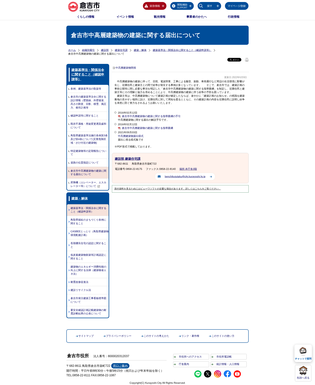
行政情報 (234, 16)
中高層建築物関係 (126, 67)
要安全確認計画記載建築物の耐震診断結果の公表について (88, 312)
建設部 (105, 50)
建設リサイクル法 (81, 290)
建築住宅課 (121, 50)
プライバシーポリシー (118, 335)
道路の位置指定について (85, 162)
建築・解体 (140, 50)
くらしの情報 (85, 16)
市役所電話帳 (224, 356)
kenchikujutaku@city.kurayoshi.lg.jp (185, 176)
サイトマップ (86, 335)
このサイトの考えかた (156, 335)
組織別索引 (88, 50)
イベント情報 (125, 16)
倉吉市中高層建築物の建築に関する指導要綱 (147, 128)
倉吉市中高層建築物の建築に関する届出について (88, 172)
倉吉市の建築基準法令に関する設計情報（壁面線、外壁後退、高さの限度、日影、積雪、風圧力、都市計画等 (88, 102)
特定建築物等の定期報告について (88, 152)
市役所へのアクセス (190, 356)
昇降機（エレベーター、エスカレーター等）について (88, 184)
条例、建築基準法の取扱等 (86, 88)
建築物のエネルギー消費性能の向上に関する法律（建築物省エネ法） (88, 270)
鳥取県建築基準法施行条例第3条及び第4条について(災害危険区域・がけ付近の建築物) (89, 139)
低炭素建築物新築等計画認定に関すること (88, 256)
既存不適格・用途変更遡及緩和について (88, 125)
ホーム (72, 50)
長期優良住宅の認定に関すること (88, 245)
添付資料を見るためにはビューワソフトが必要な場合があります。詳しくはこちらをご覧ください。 (167, 188)
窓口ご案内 (120, 365)
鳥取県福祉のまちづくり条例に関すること (88, 221)
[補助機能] (182, 6)
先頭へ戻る (303, 377)
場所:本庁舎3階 (188, 168)
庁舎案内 (184, 364)
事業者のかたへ (196, 16)
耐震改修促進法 (79, 282)
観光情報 (160, 16)
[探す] (209, 6)
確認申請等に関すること (85, 115)
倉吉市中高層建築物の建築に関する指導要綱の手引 (151, 116)
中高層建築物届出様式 (130, 136)
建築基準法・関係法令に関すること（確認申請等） (182, 50)
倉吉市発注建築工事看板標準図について (88, 300)
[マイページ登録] (237, 6)
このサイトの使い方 (222, 335)
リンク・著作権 (190, 335)
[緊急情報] (155, 6)
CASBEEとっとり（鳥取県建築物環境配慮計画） (90, 233)
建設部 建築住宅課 (128, 159)
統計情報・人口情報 (227, 364)
